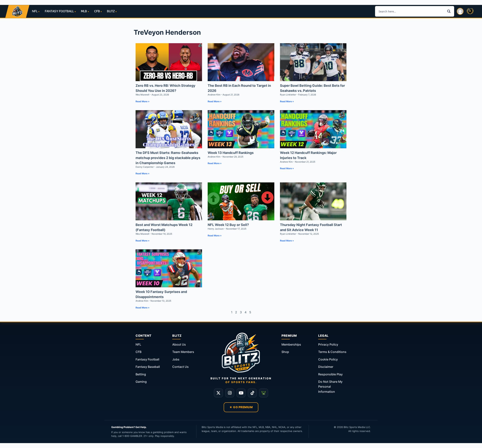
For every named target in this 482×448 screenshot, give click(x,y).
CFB (97, 11)
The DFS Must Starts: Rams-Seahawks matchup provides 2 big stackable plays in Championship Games (168, 158)
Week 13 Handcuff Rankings (231, 153)
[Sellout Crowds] (263, 392)
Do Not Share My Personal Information (330, 386)
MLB (84, 11)
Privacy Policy (328, 344)
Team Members (183, 352)
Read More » (142, 101)
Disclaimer (325, 367)
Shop (285, 352)
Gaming (141, 381)
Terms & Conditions (332, 352)
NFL (34, 11)
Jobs (175, 359)
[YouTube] (241, 392)
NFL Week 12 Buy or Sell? (228, 225)
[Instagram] (229, 392)
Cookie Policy (328, 359)
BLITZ (111, 11)
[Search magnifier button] (449, 11)
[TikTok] (252, 392)
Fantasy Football (147, 359)
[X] (218, 392)
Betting (141, 374)
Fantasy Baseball (148, 367)
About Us (179, 344)
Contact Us (180, 367)
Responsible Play (330, 374)
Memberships (291, 344)
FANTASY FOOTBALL (59, 11)
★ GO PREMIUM (241, 407)
